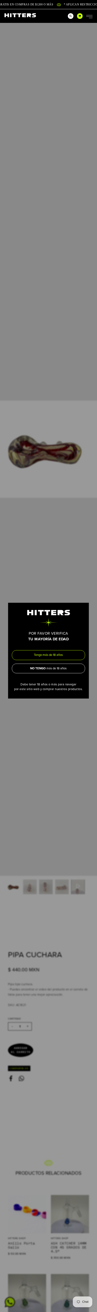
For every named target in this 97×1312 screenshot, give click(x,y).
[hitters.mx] (20, 15)
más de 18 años (48, 668)
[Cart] (80, 16)
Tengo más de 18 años (48, 655)
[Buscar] (70, 16)
